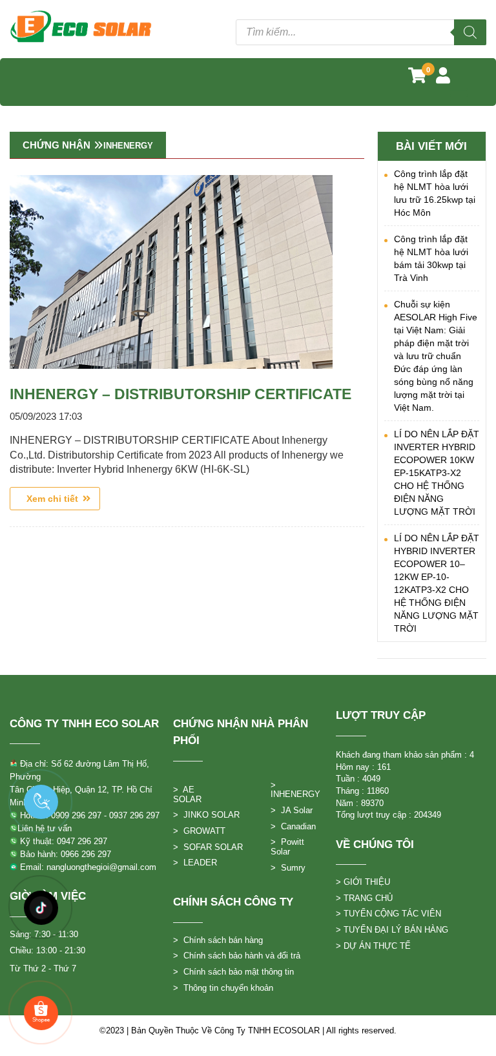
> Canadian (293, 826)
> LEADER (195, 862)
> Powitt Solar (287, 846)
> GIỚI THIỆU (363, 882)
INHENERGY (128, 145)
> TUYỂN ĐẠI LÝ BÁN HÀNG (392, 930)
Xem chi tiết (54, 498)
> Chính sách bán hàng (218, 940)
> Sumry (288, 868)
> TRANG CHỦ (364, 898)
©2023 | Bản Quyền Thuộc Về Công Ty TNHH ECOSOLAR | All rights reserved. (248, 1030)
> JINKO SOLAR (206, 815)
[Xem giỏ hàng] (417, 78)
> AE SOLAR (187, 794)
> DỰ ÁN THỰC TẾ (373, 946)
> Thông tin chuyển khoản (223, 988)
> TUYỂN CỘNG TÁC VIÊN (388, 913)
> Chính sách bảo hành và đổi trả (236, 955)
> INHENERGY (295, 790)
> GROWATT (199, 831)
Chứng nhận (56, 145)
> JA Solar (292, 810)
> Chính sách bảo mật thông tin (233, 972)
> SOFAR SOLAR (208, 847)
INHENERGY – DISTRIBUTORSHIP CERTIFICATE (180, 394)
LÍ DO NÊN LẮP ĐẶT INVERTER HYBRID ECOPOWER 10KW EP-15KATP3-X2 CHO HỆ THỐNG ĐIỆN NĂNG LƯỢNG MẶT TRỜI (436, 473)
